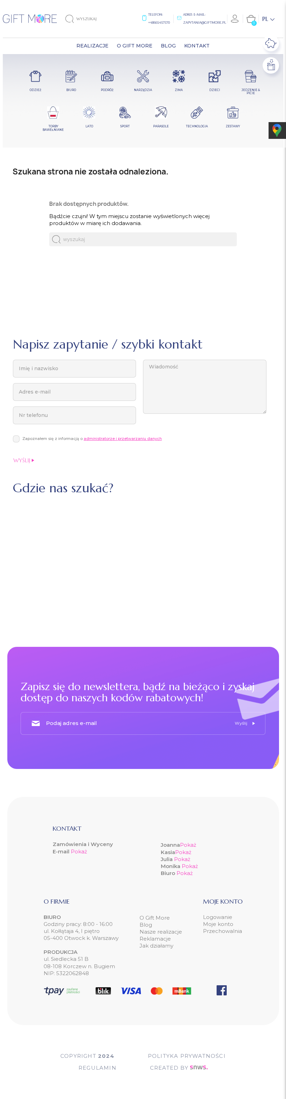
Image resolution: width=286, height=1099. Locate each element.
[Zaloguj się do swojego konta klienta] (235, 19)
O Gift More (155, 917)
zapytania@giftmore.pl (204, 22)
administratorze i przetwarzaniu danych (123, 438)
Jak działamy (156, 945)
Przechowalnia (222, 931)
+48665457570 (159, 22)
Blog (146, 924)
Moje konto (218, 924)
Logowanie (217, 917)
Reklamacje (155, 938)
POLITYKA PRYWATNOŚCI (187, 1056)
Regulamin (97, 1067)
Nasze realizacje (161, 931)
